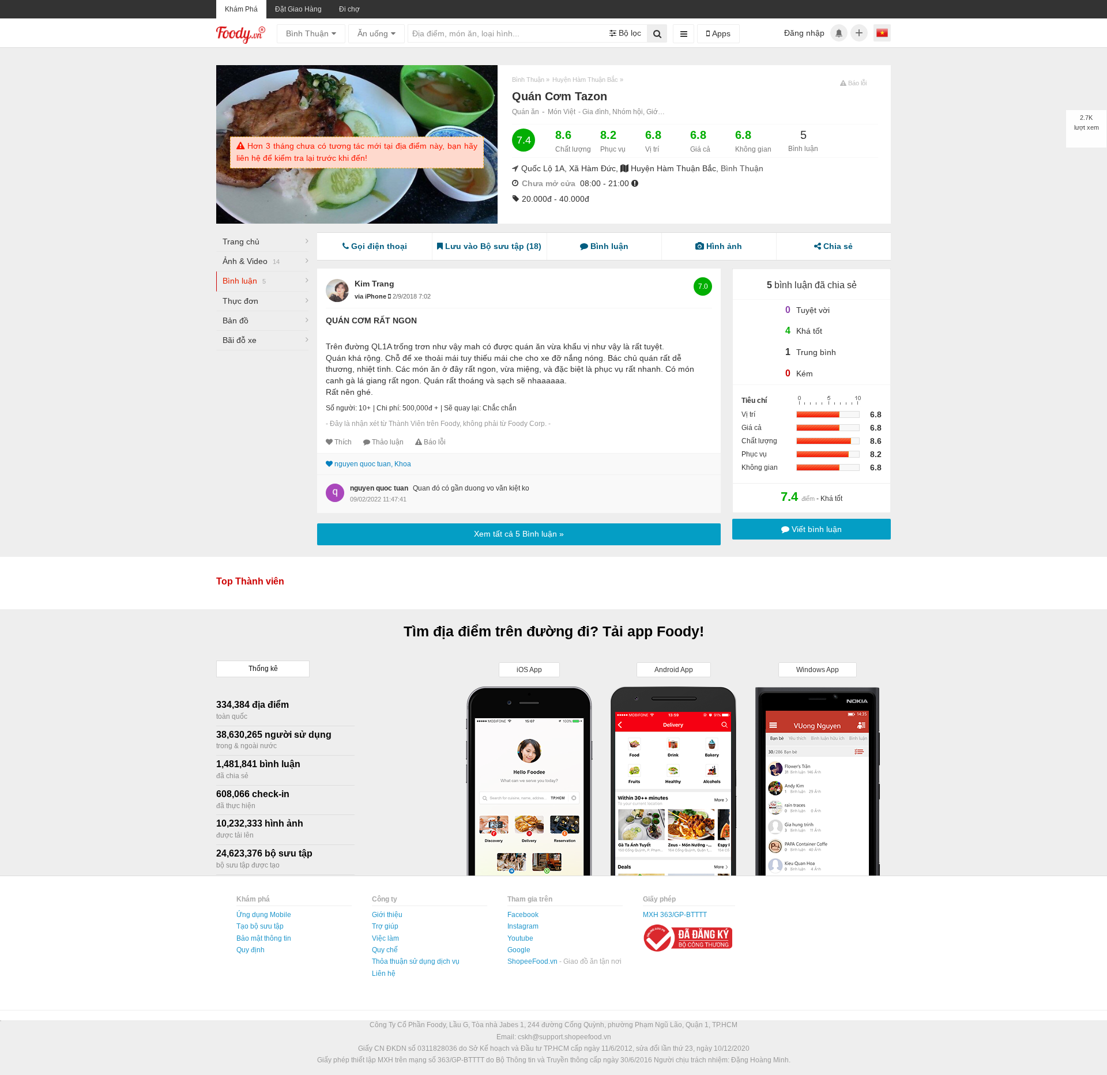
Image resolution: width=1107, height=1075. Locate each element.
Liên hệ (384, 974)
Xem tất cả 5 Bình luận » (519, 533)
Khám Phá (241, 9)
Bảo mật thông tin (263, 938)
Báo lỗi (435, 442)
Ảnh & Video (251, 261)
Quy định (250, 950)
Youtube (520, 938)
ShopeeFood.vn (533, 961)
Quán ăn (525, 112)
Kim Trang (374, 283)
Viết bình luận (815, 529)
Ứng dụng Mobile (263, 915)
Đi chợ (349, 9)
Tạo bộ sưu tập (260, 926)
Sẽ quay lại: (462, 408)
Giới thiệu (387, 915)
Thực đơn (240, 300)
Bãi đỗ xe (240, 340)
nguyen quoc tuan (379, 488)
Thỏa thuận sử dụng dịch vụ (416, 961)
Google (518, 950)
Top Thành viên (250, 581)
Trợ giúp (385, 926)
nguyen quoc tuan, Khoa (372, 464)
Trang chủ (241, 241)
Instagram (523, 926)
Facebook (523, 915)
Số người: (341, 408)
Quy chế (385, 950)
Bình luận (244, 280)
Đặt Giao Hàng (298, 9)
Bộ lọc (628, 32)
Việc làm (385, 938)
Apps (720, 33)
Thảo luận (388, 442)
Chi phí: (388, 408)
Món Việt (561, 112)
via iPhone (371, 296)
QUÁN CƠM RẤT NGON (371, 320)
